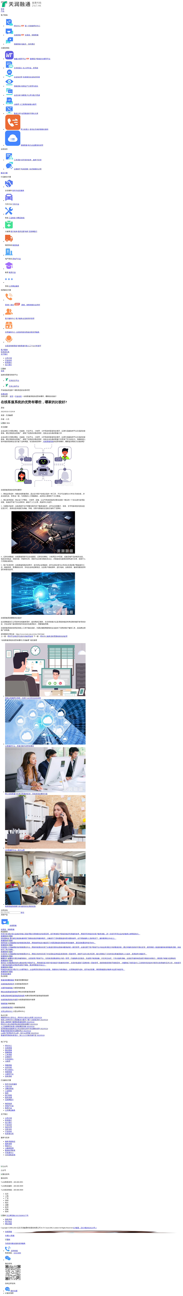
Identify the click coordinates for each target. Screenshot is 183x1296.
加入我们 (8, 365)
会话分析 (17, 95)
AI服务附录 (9, 1148)
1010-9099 (17, 1253)
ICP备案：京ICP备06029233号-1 (85, 1228)
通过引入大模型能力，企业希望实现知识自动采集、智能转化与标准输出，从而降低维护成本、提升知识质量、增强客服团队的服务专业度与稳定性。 (69, 969)
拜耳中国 (4, 934)
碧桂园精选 (5, 938)
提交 (22, 912)
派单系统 (8, 1076)
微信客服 (8, 1050)
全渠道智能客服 (11, 346)
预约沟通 (14, 1291)
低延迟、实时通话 (28, 44)
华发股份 (4, 947)
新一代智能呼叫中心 (32, 26)
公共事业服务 (14, 286)
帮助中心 (8, 1146)
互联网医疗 (33, 231)
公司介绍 (8, 358)
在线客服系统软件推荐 (9, 1000)
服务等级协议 (10, 1141)
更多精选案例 (6, 974)
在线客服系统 (48, 441)
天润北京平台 (14, 380)
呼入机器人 (25, 129)
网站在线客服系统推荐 (9, 992)
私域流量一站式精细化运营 (31, 169)
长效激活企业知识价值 (31, 77)
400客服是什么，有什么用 (15, 850)
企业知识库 (18, 77)
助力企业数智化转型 (35, 145)
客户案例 (4, 350)
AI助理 (16, 104)
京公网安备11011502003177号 (17, 1215)
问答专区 (8, 1129)
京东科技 (4, 954)
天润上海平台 (14, 386)
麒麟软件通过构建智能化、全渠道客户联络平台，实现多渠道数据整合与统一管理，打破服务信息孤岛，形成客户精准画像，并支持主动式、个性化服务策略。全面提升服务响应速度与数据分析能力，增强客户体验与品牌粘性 (92, 958)
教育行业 (12, 272)
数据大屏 (17, 113)
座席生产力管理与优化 (29, 86)
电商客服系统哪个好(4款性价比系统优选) (20, 906)
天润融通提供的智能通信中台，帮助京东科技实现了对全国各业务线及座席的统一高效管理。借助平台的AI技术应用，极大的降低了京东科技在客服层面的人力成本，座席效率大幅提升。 (77, 954)
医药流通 (21, 231)
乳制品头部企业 (7, 969)
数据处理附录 (10, 1150)
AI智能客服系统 (7, 1007)
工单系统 (17, 160)
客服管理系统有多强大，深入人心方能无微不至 (18, 1035)
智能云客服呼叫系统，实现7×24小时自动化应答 (23, 698)
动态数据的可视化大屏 (29, 113)
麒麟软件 (4, 958)
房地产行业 (16, 259)
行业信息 (8, 360)
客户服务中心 (10, 318)
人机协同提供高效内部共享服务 (27, 332)
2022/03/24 (38, 1017)
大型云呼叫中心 (7, 1011)
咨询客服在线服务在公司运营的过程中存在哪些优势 (20, 1029)
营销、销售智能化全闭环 (30, 305)
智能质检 (17, 86)
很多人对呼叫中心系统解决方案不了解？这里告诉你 (20, 1020)
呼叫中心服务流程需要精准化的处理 (53, 636)
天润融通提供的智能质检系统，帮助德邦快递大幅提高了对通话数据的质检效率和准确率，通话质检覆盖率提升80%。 (52, 943)
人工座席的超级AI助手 (28, 104)
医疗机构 (14, 231)
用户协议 (8, 1222)
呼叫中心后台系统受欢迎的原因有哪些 (15, 1024)
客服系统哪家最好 (7, 980)
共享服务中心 (10, 332)
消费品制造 (20, 218)
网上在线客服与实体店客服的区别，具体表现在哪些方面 (26, 794)
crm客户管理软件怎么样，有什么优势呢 (15, 1033)
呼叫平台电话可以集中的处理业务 (20, 636)
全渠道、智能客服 (31, 35)
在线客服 (17, 35)
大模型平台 (9, 1074)
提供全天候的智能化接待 (39, 129)
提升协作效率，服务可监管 (31, 160)
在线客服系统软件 (7, 984)
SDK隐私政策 (10, 1155)
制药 (26, 231)
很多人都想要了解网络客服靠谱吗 (13, 1022)
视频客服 (17, 44)
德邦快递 (4, 943)
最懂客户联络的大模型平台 (40, 59)
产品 (2, 11)
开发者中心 (9, 1153)
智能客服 (24, 145)
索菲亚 (3, 963)
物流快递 (15, 245)
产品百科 (8, 1131)
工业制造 (12, 218)
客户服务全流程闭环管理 (25, 318)
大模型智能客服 (7, 988)
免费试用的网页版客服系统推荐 (13, 996)
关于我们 (4, 354)
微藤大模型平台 (20, 59)
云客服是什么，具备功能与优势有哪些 (19, 746)
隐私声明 (8, 1219)
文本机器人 (18, 68)
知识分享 (8, 1127)
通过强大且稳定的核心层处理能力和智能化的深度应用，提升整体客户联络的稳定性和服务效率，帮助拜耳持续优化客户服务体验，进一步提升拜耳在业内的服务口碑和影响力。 (74, 934)
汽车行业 (15, 204)
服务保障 (8, 1144)
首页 (2, 9)
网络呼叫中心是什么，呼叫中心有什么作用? (17, 1017)
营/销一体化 (9, 305)
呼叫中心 (17, 26)
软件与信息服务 (18, 190)
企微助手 (17, 169)
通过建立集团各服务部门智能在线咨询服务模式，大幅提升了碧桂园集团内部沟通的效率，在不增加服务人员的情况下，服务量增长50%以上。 (63, 938)
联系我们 (8, 362)
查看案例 (4, 936)
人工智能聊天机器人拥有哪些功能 (13, 1026)
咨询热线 (14, 1251)
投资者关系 (5, 352)
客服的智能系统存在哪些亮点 (12, 1031)
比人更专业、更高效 (30, 68)
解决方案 (4, 173)
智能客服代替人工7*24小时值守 (29, 346)
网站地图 (8, 1224)
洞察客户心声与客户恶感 (30, 95)
